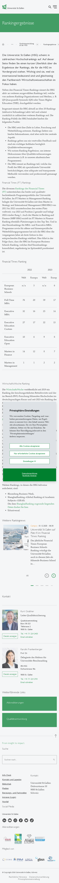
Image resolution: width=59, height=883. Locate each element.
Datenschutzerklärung (29, 473)
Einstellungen (28, 461)
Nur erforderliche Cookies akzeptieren (29, 453)
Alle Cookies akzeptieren (29, 446)
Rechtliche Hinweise (29, 476)
